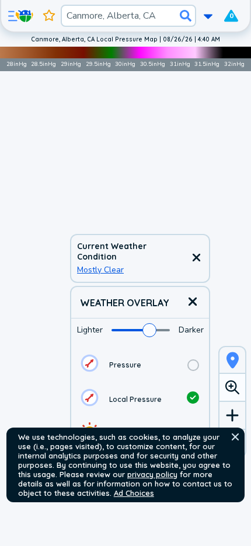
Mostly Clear (100, 269)
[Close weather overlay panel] (192, 302)
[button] (235, 436)
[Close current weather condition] (196, 258)
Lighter (90, 329)
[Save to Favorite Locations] (49, 16)
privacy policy (152, 474)
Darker (191, 329)
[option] (140, 365)
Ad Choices (134, 493)
